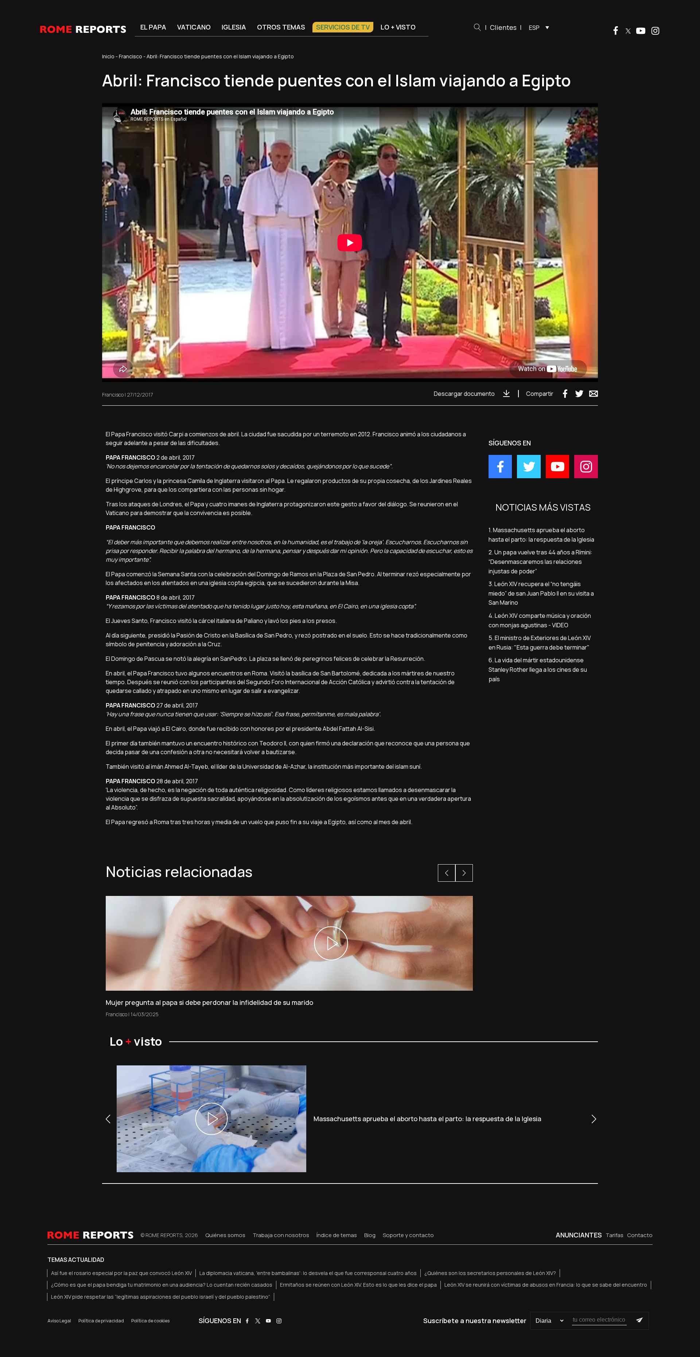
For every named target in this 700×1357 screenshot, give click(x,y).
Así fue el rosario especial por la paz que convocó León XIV (121, 1273)
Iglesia (234, 27)
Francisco (130, 56)
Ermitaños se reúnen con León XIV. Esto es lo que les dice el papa (358, 1284)
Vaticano (194, 27)
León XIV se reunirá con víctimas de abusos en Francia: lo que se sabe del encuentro (545, 1284)
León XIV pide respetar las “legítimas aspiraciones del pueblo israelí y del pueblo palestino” (160, 1296)
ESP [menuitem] (534, 28)
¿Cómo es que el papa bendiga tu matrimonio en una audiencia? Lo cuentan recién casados (161, 1284)
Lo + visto (398, 27)
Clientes (503, 27)
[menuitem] (537, 27)
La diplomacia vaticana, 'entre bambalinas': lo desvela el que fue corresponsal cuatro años (308, 1273)
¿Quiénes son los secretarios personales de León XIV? (490, 1273)
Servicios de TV (343, 27)
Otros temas (281, 27)
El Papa (153, 27)
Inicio (108, 56)
